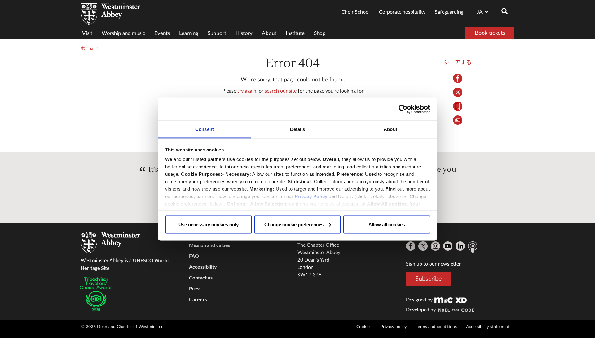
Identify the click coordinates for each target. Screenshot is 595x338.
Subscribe (428, 279)
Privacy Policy (311, 196)
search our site (281, 91)
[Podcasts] (472, 247)
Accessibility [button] (203, 267)
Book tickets (490, 33)
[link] (450, 299)
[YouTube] (447, 246)
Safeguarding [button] (449, 12)
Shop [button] (320, 33)
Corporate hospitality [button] (402, 12)
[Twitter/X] (423, 246)
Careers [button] (198, 299)
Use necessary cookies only (208, 224)
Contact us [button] (201, 277)
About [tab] (390, 129)
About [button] (269, 33)
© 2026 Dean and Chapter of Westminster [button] (122, 327)
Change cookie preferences (294, 224)
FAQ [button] (194, 256)
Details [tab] (297, 129)
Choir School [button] (356, 12)
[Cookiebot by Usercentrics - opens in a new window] (403, 109)
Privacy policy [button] (394, 327)
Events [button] (162, 33)
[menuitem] (89, 33)
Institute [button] (295, 33)
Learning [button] (188, 33)
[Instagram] (435, 246)
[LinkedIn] (460, 246)
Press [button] (195, 288)
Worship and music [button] (123, 33)
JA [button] (480, 12)
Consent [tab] (204, 129)
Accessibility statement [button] (487, 327)
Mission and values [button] (209, 245)
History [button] (244, 33)
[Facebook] (410, 246)
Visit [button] (87, 33)
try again (246, 91)
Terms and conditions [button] (436, 327)
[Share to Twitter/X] (458, 92)
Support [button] (217, 33)
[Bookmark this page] (458, 106)
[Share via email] (458, 120)
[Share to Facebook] (458, 78)
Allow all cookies (386, 224)
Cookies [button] (363, 327)
